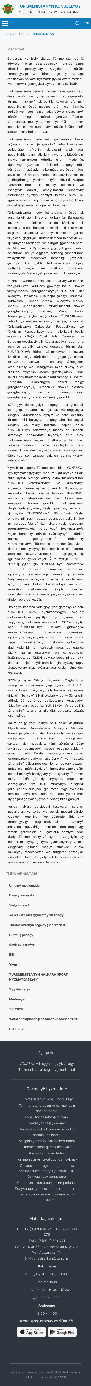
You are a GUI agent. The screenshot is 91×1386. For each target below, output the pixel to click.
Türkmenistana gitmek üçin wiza (47, 1147)
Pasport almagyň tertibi (47, 1153)
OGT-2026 (17, 1029)
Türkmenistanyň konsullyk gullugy (47, 1099)
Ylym (13, 964)
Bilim (13, 954)
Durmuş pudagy (21, 935)
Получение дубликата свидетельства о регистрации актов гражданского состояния (47, 1194)
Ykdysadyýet (19, 905)
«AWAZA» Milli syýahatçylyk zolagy (36, 915)
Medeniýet (17, 999)
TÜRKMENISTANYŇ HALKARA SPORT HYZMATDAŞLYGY (38, 976)
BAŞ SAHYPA (15, 34)
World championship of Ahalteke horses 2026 (43, 1019)
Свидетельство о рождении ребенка (46, 1182)
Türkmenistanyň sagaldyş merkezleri (37, 925)
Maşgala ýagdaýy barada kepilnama (47, 1141)
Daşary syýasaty (21, 895)
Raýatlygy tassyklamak (47, 1123)
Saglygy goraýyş (22, 944)
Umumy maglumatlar (25, 885)
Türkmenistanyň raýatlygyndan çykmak (46, 1159)
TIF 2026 (16, 1009)
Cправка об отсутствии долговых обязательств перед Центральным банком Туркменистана (47, 1170)
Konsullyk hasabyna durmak (46, 1117)
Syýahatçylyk (19, 989)
